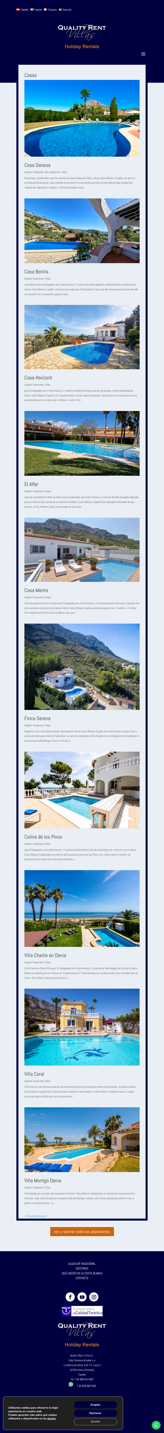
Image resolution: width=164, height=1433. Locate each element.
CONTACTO (82, 1278)
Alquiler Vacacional (34, 172)
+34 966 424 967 (84, 1379)
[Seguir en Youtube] (82, 1297)
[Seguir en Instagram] (93, 1297)
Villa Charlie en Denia (45, 955)
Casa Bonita (36, 271)
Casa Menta (36, 590)
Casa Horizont (38, 377)
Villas (64, 172)
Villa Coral (34, 1074)
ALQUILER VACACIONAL (82, 1264)
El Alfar (31, 484)
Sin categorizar (52, 172)
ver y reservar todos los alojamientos (82, 1231)
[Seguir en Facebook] (70, 1297)
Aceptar (95, 1405)
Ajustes (95, 1421)
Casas (48, 491)
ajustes (51, 1418)
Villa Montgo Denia (42, 1180)
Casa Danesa (37, 165)
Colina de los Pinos (43, 837)
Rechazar (95, 1413)
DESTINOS (82, 1268)
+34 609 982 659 (84, 1386)
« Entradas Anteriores (35, 1216)
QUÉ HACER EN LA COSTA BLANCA (82, 1273)
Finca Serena (37, 718)
